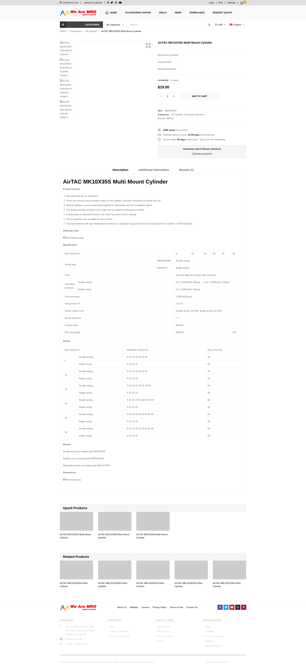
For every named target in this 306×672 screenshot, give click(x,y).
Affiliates (134, 607)
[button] (148, 45)
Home (63, 31)
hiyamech (223, 662)
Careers (145, 607)
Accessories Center (138, 12)
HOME (113, 12)
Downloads (197, 12)
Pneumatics (76, 31)
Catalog (209, 631)
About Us (122, 607)
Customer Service (215, 636)
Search (209, 24)
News (178, 12)
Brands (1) (186, 169)
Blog (208, 626)
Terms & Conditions (120, 636)
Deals (163, 12)
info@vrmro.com (74, 639)
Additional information (153, 169)
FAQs (160, 641)
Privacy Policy (160, 607)
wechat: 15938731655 (77, 644)
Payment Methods (119, 631)
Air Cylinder (91, 31)
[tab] (120, 171)
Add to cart (199, 96)
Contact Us (191, 607)
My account (163, 631)
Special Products (214, 645)
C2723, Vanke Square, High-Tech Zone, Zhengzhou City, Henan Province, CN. (80, 630)
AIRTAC (170, 118)
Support (210, 641)
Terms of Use (176, 607)
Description (120, 169)
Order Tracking (165, 636)
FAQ (112, 626)
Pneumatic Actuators (194, 114)
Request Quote (222, 12)
